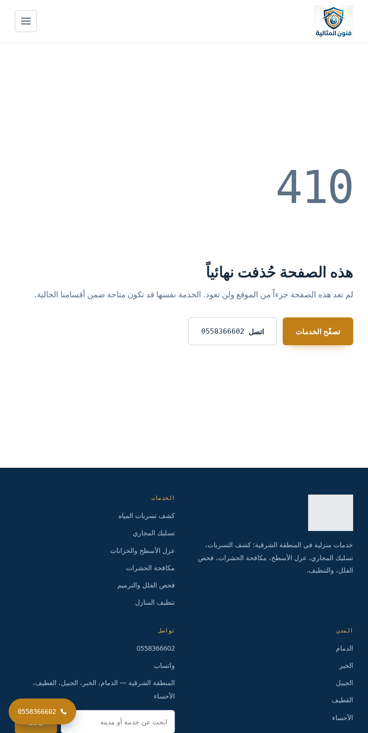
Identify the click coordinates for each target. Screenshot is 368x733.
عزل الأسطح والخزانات (142, 550)
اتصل (232, 331)
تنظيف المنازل (155, 602)
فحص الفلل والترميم (146, 584)
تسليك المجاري (154, 532)
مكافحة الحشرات (150, 567)
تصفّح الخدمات (318, 331)
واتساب (164, 665)
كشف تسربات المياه (146, 515)
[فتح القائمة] (26, 21)
